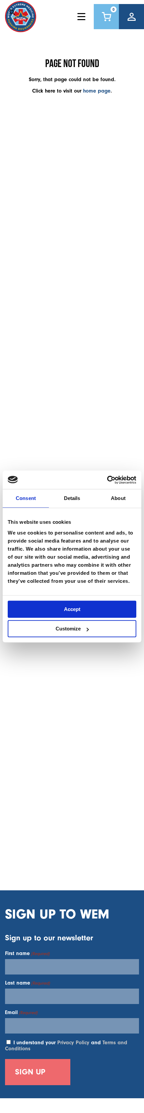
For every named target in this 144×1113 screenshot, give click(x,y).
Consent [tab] (26, 498)
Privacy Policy (73, 1043)
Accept (72, 609)
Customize (68, 628)
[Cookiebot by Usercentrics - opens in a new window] (107, 480)
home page (97, 91)
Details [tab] (72, 498)
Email (21, 1012)
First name (27, 953)
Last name (27, 983)
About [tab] (118, 498)
